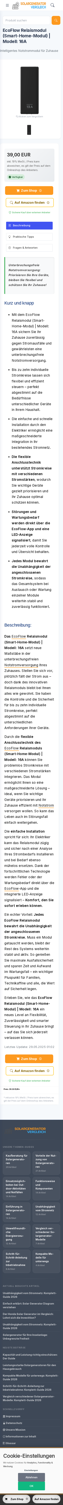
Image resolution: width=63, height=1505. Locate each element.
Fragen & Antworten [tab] (25, 247)
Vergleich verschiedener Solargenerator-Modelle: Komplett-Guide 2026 (28, 1398)
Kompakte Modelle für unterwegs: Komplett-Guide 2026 (30, 1377)
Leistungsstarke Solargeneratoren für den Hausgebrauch (29, 1367)
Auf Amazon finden (30, 202)
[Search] (52, 5)
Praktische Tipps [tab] (23, 236)
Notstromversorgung (21, 665)
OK (31, 1486)
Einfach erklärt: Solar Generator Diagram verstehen (28, 1305)
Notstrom (46, 805)
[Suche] (56, 20)
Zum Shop (29, 190)
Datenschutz (13, 1422)
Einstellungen (31, 1470)
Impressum (12, 1416)
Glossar (10, 1443)
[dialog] (31, 1470)
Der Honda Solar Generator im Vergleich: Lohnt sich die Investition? (28, 1315)
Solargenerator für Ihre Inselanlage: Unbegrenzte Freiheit (25, 1336)
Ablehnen (31, 1477)
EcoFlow (19, 636)
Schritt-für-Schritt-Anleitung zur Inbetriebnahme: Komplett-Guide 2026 (27, 1387)
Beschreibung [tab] (21, 225)
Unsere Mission (15, 1429)
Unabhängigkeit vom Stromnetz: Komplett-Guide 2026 (30, 1295)
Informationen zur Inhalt (20, 1436)
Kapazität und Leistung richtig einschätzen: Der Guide (30, 1356)
